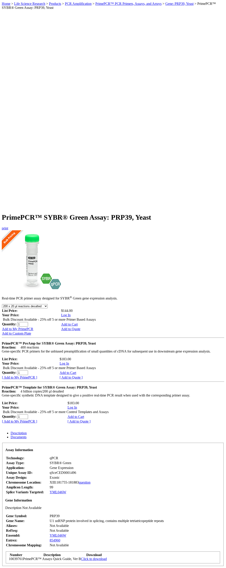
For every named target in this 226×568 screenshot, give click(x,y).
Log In (66, 315)
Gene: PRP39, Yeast (179, 4)
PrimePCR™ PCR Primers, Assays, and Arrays (128, 4)
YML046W (58, 492)
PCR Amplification (78, 4)
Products (55, 4)
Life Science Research (29, 4)
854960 (55, 540)
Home (6, 4)
